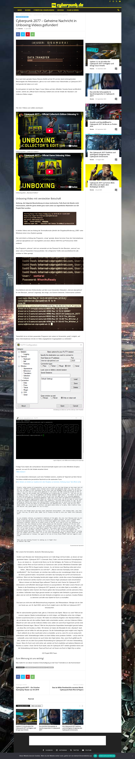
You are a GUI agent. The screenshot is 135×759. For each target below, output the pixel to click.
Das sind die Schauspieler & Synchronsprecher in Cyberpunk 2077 (49, 728)
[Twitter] (116, 1)
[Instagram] (113, 1)
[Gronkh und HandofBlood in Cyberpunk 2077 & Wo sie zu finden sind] (103, 115)
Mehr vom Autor (36, 706)
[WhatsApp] (32, 34)
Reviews (60, 10)
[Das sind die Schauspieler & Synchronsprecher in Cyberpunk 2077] (49, 717)
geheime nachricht (41, 667)
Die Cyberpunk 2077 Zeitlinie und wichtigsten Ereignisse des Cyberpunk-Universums (72, 728)
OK (95, 756)
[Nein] (132, 756)
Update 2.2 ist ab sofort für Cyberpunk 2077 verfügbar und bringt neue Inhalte (26, 728)
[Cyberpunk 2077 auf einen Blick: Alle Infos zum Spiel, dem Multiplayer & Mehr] (103, 175)
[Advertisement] (49, 101)
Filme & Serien (73, 10)
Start (17, 14)
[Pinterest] (28, 34)
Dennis (92, 99)
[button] (118, 10)
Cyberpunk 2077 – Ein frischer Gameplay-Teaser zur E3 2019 (28, 688)
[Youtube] (120, 1)
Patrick (20, 28)
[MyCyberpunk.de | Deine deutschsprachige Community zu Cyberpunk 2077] (67, 5)
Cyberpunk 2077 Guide (68, 724)
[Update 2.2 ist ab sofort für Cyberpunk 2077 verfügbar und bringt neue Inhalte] (26, 717)
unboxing (50, 667)
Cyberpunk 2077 (30, 667)
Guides (27, 10)
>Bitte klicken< (21, 472)
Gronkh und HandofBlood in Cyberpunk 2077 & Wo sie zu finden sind (103, 124)
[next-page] (82, 706)
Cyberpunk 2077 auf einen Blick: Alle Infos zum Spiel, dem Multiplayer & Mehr (102, 185)
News (20, 10)
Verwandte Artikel (23, 706)
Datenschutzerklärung (107, 756)
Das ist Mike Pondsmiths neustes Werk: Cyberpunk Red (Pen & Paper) (67, 688)
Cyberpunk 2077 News (26, 14)
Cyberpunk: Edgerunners (44, 10)
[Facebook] (110, 1)
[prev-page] (80, 706)
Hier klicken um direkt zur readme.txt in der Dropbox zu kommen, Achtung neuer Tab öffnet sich (48, 482)
